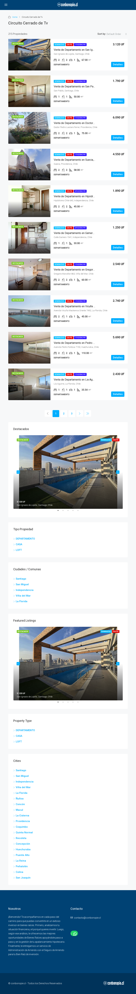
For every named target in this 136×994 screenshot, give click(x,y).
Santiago (21, 578)
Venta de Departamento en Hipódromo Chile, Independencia (88, 196)
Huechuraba (23, 849)
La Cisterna (22, 815)
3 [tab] (69, 511)
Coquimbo (22, 826)
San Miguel (22, 584)
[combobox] (116, 34)
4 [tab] (74, 511)
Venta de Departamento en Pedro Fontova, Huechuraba (85, 342)
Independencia (25, 590)
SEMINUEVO (60, 45)
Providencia (23, 821)
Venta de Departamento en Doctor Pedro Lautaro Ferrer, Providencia (93, 123)
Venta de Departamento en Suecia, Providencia (81, 159)
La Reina (21, 860)
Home (14, 17)
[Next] (79, 413)
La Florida (21, 601)
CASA (19, 544)
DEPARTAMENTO (25, 538)
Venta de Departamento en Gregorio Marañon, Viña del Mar (87, 269)
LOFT (19, 550)
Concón (20, 804)
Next (117, 472)
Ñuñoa (20, 798)
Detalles (118, 64)
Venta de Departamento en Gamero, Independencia (83, 233)
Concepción (23, 843)
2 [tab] (64, 511)
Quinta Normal (24, 832)
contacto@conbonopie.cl (87, 917)
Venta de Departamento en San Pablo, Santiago (81, 86)
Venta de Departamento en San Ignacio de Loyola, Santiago (88, 49)
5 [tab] (79, 511)
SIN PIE (70, 45)
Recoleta (21, 838)
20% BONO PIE (80, 191)
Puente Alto (23, 855)
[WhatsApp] (74, 934)
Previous (18, 472)
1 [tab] (59, 511)
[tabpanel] (68, 472)
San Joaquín (23, 877)
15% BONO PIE (80, 45)
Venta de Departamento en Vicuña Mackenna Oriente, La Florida (90, 306)
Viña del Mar (23, 595)
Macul (19, 809)
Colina (19, 872)
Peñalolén (22, 866)
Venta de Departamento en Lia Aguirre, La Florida (82, 379)
